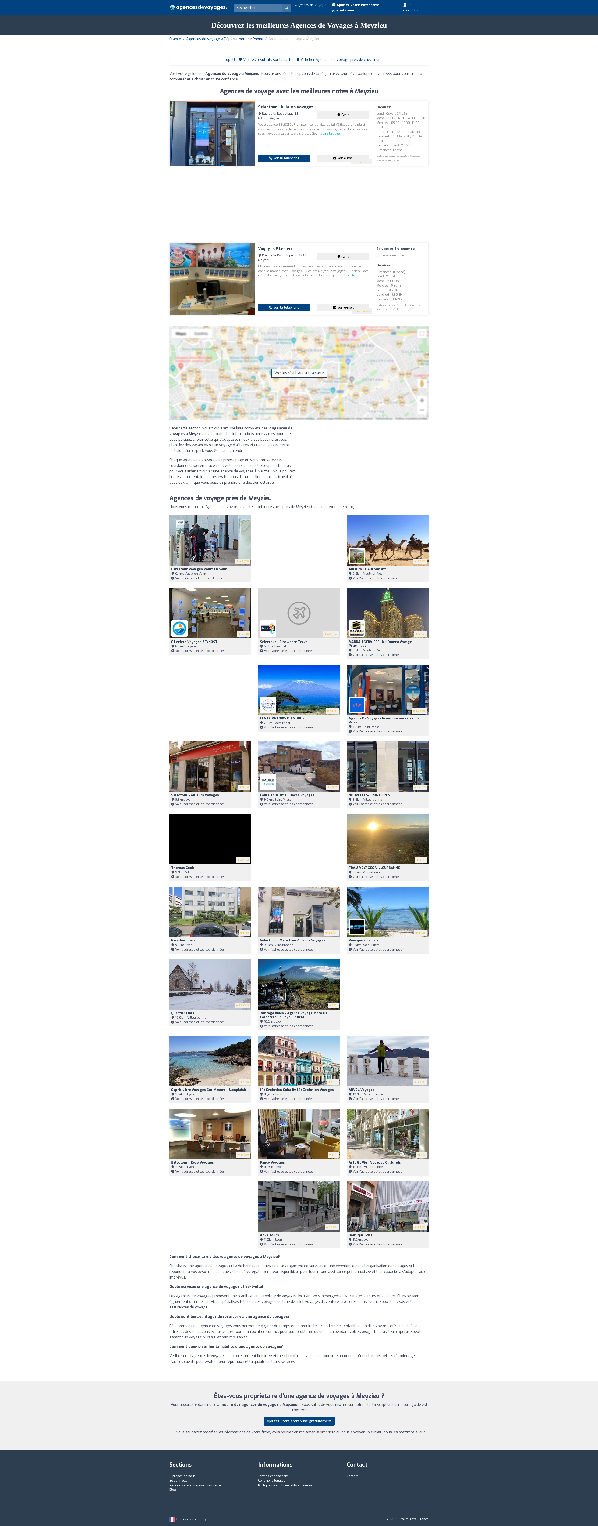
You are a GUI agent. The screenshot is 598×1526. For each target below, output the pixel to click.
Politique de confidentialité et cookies (285, 1485)
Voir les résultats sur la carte (299, 373)
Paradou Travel (184, 940)
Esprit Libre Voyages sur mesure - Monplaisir (208, 1090)
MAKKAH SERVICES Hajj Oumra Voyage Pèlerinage (380, 644)
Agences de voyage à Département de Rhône (224, 38)
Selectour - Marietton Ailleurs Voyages (292, 940)
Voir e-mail (345, 158)
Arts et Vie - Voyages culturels (375, 1162)
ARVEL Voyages (361, 1090)
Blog (172, 1490)
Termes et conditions (273, 1476)
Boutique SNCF (361, 1235)
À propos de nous (182, 1476)
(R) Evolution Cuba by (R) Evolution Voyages (297, 1090)
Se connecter (411, 8)
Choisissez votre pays (191, 1519)
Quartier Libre (183, 1013)
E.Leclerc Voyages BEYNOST (194, 642)
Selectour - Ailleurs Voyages (285, 107)
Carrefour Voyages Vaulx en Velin (199, 569)
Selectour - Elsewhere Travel (284, 642)
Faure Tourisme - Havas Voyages (287, 795)
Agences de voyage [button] (311, 5)
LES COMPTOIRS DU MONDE (282, 718)
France (175, 38)
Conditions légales (271, 1480)
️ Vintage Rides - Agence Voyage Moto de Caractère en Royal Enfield (293, 1015)
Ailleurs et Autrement (367, 569)
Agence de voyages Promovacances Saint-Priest (384, 720)
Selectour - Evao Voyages (192, 1162)
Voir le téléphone (285, 158)
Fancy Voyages (272, 1162)
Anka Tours (269, 1235)
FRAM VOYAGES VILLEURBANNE (374, 868)
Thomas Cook (182, 868)
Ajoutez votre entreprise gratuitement (355, 8)
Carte (345, 115)
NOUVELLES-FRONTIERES (369, 795)
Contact (352, 1476)
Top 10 (229, 59)
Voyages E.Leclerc (275, 248)
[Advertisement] (299, 204)
